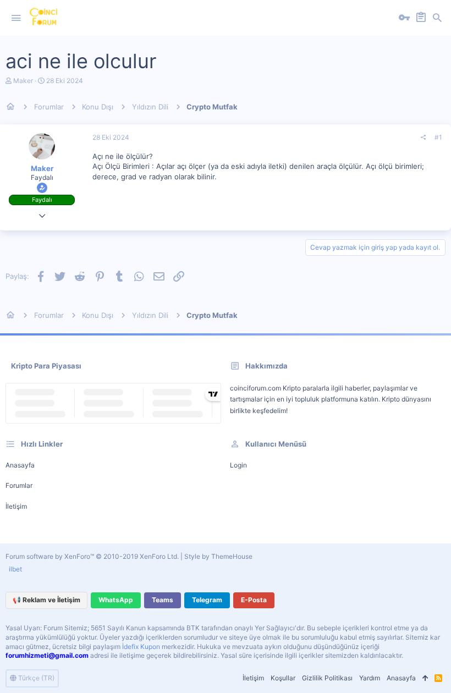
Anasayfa (20, 465)
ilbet (15, 569)
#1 (438, 137)
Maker (23, 80)
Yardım (369, 678)
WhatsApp (115, 600)
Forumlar (19, 485)
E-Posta (254, 600)
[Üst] (425, 678)
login (238, 465)
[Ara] (437, 18)
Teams (162, 600)
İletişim (16, 506)
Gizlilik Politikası (327, 678)
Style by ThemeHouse (218, 556)
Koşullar (283, 678)
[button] (16, 18)
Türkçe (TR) (35, 678)
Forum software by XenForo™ (92, 556)
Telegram (207, 600)
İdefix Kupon (141, 646)
